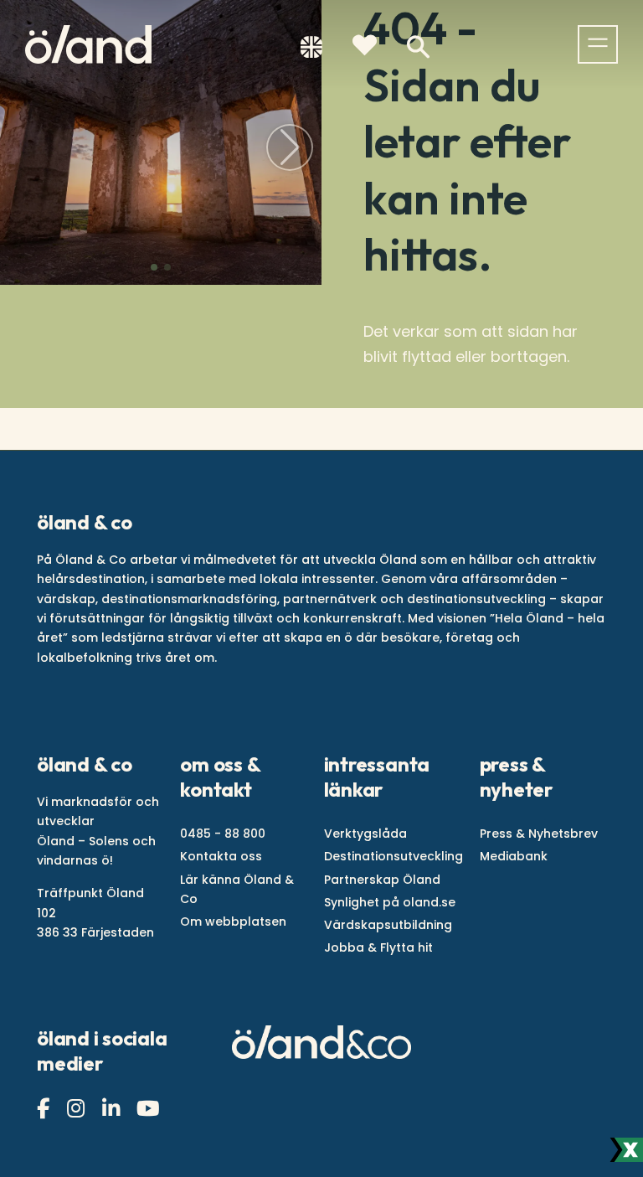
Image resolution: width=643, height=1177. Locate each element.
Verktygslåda (365, 833)
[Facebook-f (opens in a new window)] (45, 1108)
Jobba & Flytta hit (378, 947)
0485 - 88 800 (222, 833)
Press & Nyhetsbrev (539, 833)
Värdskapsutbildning (388, 924)
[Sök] (418, 47)
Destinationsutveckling (393, 856)
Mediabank (514, 856)
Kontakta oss (221, 856)
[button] (154, 267)
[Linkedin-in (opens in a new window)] (113, 1108)
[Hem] (88, 44)
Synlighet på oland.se (389, 902)
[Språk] (311, 50)
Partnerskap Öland (382, 879)
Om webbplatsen (233, 921)
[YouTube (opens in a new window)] (150, 1108)
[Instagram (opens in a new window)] (78, 1108)
